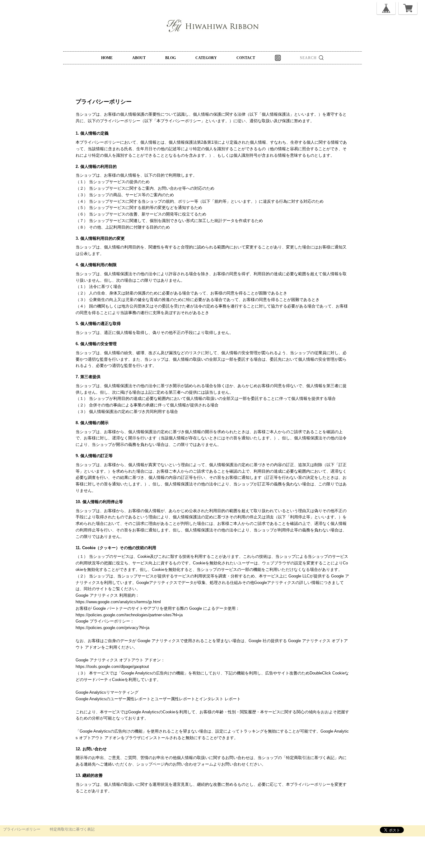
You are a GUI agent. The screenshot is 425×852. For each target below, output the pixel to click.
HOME (107, 58)
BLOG (170, 58)
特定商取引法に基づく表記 (72, 829)
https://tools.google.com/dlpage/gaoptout (112, 666)
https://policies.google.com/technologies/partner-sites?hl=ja (129, 615)
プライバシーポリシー (21, 829)
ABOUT (139, 58)
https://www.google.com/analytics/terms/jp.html (118, 602)
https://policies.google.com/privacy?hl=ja (112, 627)
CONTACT (245, 58)
